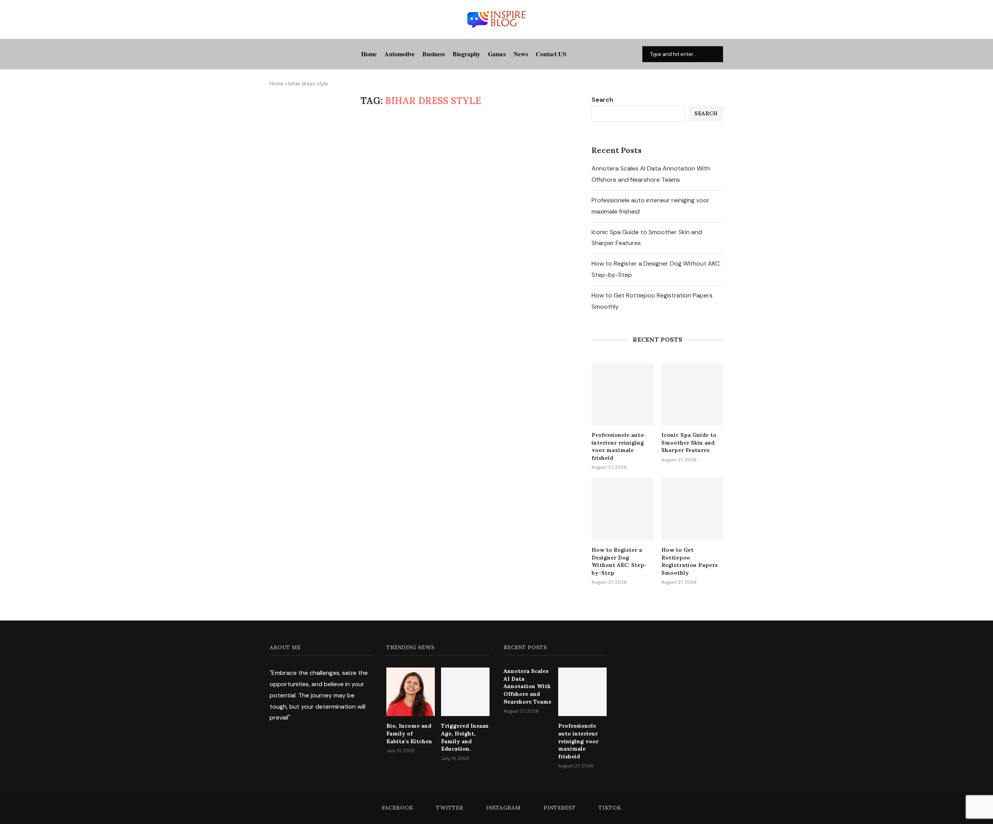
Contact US (551, 53)
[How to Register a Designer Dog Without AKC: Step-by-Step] (623, 509)
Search (602, 100)
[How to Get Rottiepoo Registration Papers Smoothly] (692, 509)
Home (369, 53)
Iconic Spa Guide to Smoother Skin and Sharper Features (688, 442)
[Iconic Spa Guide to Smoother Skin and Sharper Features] (692, 394)
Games (497, 53)
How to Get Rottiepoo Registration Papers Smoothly (689, 561)
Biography (466, 53)
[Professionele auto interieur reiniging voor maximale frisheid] (623, 394)
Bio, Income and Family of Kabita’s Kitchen (409, 733)
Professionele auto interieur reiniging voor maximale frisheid (618, 446)
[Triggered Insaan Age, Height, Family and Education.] (465, 692)
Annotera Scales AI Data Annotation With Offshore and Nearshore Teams (527, 686)
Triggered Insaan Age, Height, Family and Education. (465, 737)
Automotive (399, 53)
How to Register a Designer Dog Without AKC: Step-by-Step (619, 561)
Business (433, 53)
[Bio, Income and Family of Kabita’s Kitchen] (410, 692)
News (521, 53)
